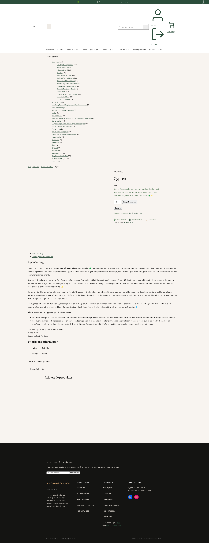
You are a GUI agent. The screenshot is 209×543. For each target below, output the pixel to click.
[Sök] (145, 27)
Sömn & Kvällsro (47, 167)
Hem (29, 167)
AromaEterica (58, 483)
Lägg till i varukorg (129, 202)
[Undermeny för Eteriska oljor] (115, 49)
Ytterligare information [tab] (42, 256)
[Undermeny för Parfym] (63, 49)
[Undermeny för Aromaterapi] (129, 49)
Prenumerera (74, 473)
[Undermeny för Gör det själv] (78, 49)
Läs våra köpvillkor (135, 213)
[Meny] (34, 26)
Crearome (128, 222)
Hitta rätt (36, 167)
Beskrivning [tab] (37, 253)
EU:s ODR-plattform (113, 526)
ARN (118, 523)
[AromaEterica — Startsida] (49, 27)
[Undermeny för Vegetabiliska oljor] (99, 49)
